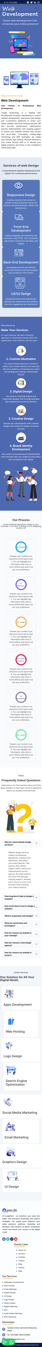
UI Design (12, 1187)
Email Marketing (16, 1137)
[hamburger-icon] (36, 8)
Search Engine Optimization (16, 1083)
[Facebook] (4, 1239)
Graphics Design (14, 1162)
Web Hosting (15, 1031)
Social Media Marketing (19, 1112)
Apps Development (17, 1004)
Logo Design (12, 1056)
